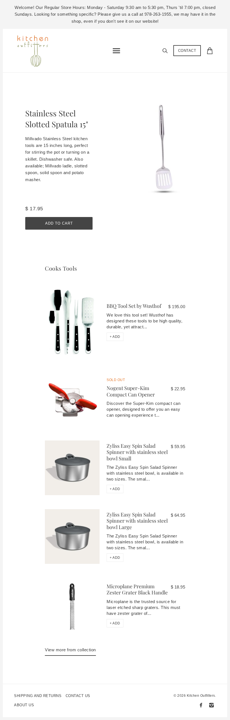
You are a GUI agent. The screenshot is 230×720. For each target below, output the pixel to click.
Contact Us (78, 696)
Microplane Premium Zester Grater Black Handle (137, 589)
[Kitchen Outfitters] (35, 49)
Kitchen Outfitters (201, 696)
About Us (24, 705)
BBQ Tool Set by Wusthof (134, 306)
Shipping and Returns (37, 696)
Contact (187, 51)
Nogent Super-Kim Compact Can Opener (131, 391)
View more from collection (70, 649)
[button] (115, 337)
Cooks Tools (61, 268)
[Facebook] (201, 705)
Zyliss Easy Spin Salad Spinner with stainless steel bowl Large (137, 520)
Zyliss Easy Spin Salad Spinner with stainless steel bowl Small (137, 452)
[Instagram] (211, 705)
